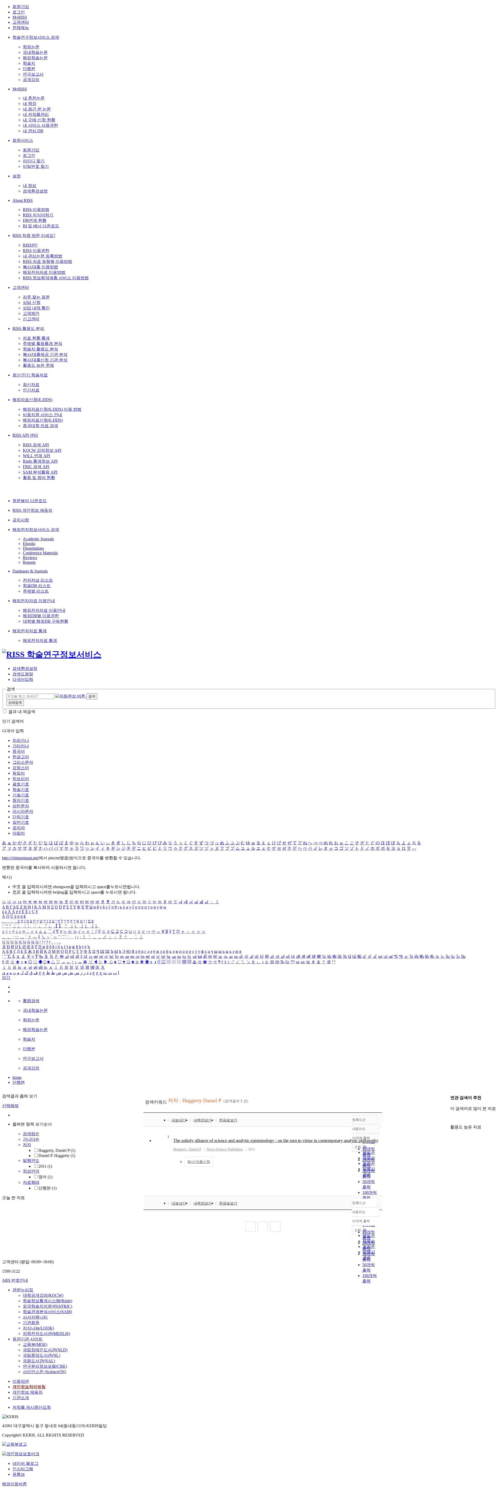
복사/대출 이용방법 (40, 267)
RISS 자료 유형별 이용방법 (47, 261)
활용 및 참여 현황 (39, 477)
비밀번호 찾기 (36, 166)
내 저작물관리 (36, 114)
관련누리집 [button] (22, 1290)
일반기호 (20, 822)
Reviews (30, 557)
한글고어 (20, 757)
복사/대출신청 (198, 1162)
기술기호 (20, 795)
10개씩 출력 (361, 1221)
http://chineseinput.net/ (20, 858)
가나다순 (31, 1139)
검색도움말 (22, 674)
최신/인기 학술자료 (30, 375)
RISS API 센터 (25, 435)
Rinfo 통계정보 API (40, 461)
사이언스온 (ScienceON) (44, 1372)
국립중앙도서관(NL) (41, 1355)
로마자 (18, 828)
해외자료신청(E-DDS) (32, 399)
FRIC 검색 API (36, 466)
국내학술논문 (35, 52)
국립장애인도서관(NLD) (45, 1350)
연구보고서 (33, 74)
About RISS (22, 200)
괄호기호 (20, 784)
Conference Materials (40, 553)
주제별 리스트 (36, 591)
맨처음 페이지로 (250, 1226)
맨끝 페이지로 (275, 1226)
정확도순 (359, 1120)
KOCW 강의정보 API (42, 450)
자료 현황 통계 (36, 338)
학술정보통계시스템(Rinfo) (47, 1301)
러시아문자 (22, 811)
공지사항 (20, 520)
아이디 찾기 (34, 161)
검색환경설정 (35, 191)
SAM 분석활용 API (40, 472)
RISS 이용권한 (36, 250)
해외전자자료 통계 (29, 631)
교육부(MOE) (35, 1344)
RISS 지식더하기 (38, 215)
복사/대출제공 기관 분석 (45, 354)
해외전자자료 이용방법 (44, 272)
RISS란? (30, 245)
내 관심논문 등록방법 (42, 256)
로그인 (18, 12)
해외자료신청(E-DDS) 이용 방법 (52, 409)
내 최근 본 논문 (37, 109)
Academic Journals (38, 539)
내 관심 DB (33, 131)
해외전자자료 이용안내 (33, 601)
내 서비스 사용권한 (40, 125)
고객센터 (20, 22)
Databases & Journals (30, 571)
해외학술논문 (35, 58)
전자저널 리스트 (38, 580)
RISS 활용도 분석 (28, 328)
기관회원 (31, 1322)
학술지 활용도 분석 (40, 349)
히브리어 (20, 778)
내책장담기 (202, 1120)
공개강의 (31, 79)
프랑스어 (20, 768)
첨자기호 (20, 800)
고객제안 (31, 313)
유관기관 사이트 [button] (27, 1339)
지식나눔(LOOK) (38, 1328)
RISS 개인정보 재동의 (32, 510)
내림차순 (358, 1129)
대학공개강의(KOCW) (43, 1295)
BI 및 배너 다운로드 (41, 226)
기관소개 (20, 1397)
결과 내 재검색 (21, 711)
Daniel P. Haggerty (56, 1155)
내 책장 (29, 103)
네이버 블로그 (25, 1463)
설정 (16, 176)
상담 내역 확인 (36, 308)
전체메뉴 (20, 27)
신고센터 (31, 319)
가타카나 (20, 746)
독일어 (18, 773)
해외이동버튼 (14, 1484)
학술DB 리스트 (37, 585)
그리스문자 (22, 762)
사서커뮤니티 (35, 1317)
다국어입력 (22, 679)
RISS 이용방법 (36, 209)
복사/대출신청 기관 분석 (45, 360)
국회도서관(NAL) (39, 1361)
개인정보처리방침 (29, 1387)
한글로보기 (228, 1120)
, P (187, 1149)
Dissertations (33, 548)
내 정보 (29, 185)
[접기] (451, 1118)
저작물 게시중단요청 (31, 1407)
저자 (27, 1144)
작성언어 (31, 1171)
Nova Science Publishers (225, 1149)
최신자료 (31, 384)
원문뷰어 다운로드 (29, 500)
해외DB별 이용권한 (41, 616)
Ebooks (29, 543)
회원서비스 (22, 140)
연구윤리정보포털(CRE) (45, 1366)
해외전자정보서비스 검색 (35, 529)
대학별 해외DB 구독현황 (45, 621)
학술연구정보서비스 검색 (35, 37)
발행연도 (31, 1160)
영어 (45, 1177)
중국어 (18, 751)
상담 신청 (31, 302)
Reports (29, 562)
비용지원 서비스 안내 (42, 415)
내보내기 (178, 1120)
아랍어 (18, 833)
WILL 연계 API (36, 456)
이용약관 (20, 1381)
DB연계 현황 (34, 220)
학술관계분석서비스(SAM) (47, 1311)
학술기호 (20, 789)
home (17, 1077)
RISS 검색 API (36, 445)
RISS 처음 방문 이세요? (33, 235)
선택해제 (10, 1106)
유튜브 (18, 1474)
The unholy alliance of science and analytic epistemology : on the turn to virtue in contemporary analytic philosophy (275, 1140)
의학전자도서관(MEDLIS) (46, 1333)
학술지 (29, 63)
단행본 (29, 69)
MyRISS (19, 17)
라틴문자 (20, 806)
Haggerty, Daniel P (56, 1150)
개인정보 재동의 (27, 1392)
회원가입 (20, 6)
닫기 (6, 977)
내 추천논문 (34, 98)
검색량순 (31, 1134)
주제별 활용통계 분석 (42, 343)
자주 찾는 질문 (36, 297)
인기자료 (31, 390)
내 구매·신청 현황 (39, 120)
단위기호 (20, 817)
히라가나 (20, 740)
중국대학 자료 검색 (40, 425)
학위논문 (31, 47)
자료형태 (31, 1182)
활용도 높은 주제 (38, 365)
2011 (45, 1166)
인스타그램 (22, 1469)
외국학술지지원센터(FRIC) (47, 1306)
